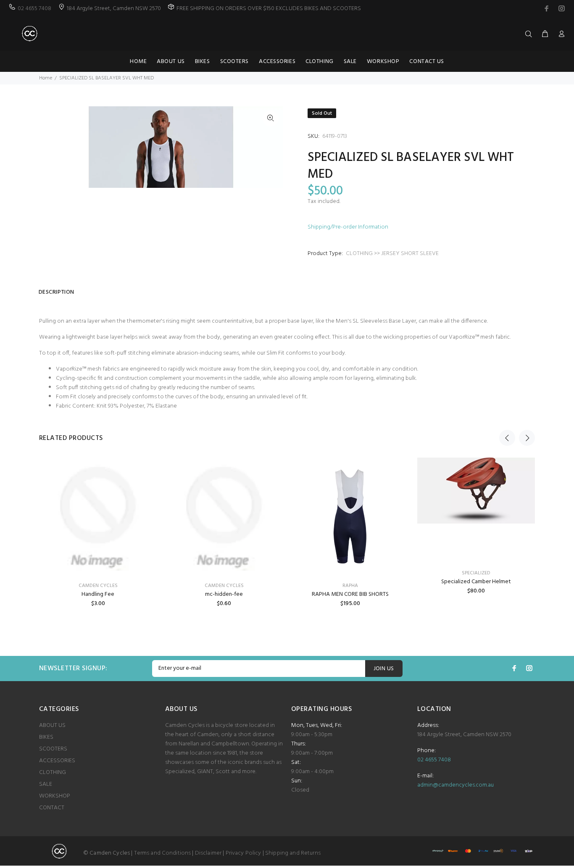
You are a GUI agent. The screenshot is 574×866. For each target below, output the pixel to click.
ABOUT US (52, 725)
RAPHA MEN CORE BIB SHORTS (350, 594)
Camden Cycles (224, 586)
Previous (507, 438)
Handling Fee (98, 594)
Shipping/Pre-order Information (348, 227)
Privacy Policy (243, 853)
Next (527, 438)
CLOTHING (52, 772)
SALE (45, 784)
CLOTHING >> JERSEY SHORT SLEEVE (392, 253)
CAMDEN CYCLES (98, 586)
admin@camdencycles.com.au (455, 785)
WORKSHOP (54, 796)
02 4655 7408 (34, 8)
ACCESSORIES (57, 761)
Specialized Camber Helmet (476, 582)
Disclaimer (208, 853)
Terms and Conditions (162, 853)
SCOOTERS (53, 749)
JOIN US (384, 669)
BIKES (46, 737)
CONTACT (51, 808)
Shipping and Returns (293, 853)
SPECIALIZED (476, 573)
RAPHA (350, 586)
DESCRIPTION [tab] (56, 292)
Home (45, 78)
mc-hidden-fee (224, 594)
